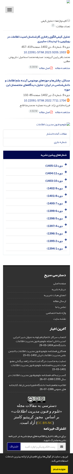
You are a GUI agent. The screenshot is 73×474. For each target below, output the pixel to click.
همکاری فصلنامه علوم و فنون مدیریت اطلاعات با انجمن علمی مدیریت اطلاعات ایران (37, 353)
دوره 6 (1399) (55, 211)
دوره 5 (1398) (55, 218)
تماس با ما (60, 307)
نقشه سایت (59, 318)
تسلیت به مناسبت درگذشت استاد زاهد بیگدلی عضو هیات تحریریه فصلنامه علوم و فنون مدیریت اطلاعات (38, 363)
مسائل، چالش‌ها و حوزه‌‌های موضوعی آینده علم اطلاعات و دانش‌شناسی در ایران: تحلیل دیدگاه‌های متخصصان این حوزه (37, 85)
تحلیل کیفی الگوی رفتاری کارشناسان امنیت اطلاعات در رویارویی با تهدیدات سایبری (38, 39)
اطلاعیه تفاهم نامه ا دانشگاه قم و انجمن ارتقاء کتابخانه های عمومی (37, 387)
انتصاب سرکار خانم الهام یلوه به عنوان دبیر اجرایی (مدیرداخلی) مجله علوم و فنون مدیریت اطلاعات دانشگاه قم (39, 341)
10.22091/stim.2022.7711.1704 (45, 100)
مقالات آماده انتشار (56, 133)
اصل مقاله (40, 68)
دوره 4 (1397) (55, 226)
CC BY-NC (45, 423)
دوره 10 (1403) (54, 181)
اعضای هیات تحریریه (55, 295)
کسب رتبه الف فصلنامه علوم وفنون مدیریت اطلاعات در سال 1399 (37, 377)
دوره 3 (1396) (55, 233)
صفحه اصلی (59, 283)
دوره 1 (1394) (55, 248)
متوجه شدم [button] (59, 469)
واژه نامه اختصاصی (56, 313)
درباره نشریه (59, 289)
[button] (49, 461)
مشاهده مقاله (62, 68)
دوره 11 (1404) (54, 173)
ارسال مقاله (59, 301)
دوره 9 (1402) (55, 188)
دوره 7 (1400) (55, 203)
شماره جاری (60, 142)
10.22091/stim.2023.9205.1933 (45, 52)
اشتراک (14, 446)
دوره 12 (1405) (54, 166)
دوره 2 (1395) (55, 241)
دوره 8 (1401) (55, 196)
